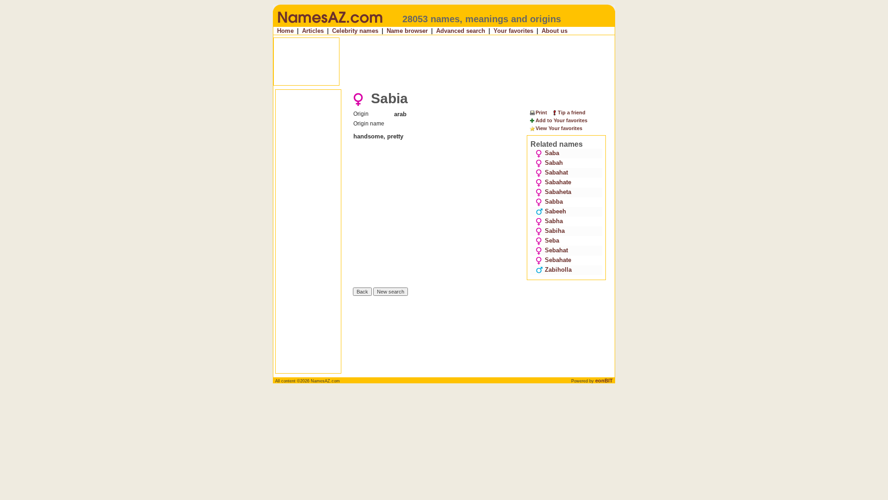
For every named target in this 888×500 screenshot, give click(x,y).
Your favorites (513, 30)
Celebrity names (355, 30)
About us (554, 30)
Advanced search (460, 30)
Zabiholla (558, 269)
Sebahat (556, 250)
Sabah (554, 162)
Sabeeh (555, 211)
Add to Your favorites (561, 120)
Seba (552, 240)
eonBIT (604, 380)
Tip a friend (572, 112)
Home (285, 30)
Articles (313, 30)
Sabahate (558, 182)
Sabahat (556, 172)
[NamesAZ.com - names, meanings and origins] (329, 25)
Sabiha (555, 230)
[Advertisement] (445, 61)
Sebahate (558, 259)
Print (541, 112)
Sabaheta (558, 191)
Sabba (554, 201)
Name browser (407, 30)
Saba (552, 153)
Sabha (554, 221)
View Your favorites (559, 128)
